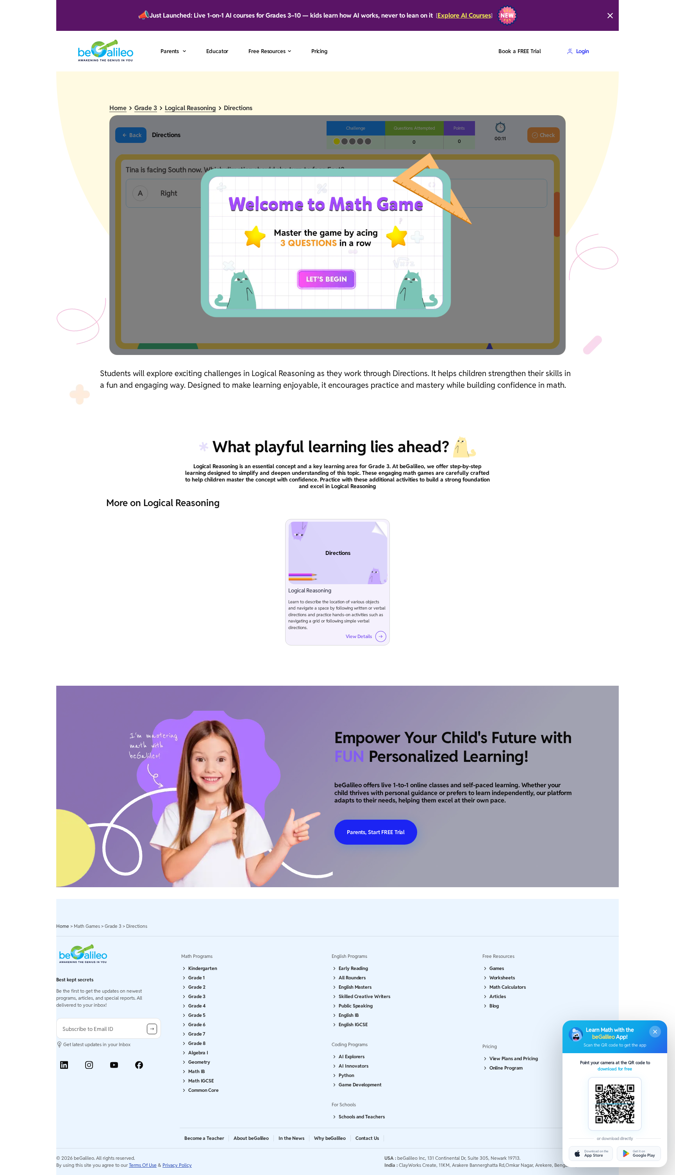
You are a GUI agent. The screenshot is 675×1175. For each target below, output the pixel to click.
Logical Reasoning (190, 108)
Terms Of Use (143, 1165)
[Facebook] (139, 1065)
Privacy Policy (177, 1165)
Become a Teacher (204, 1138)
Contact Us (367, 1138)
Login (582, 51)
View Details (359, 636)
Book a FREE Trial (519, 51)
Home (118, 108)
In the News (291, 1138)
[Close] (610, 15)
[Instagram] (89, 1065)
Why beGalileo (330, 1138)
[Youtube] (114, 1065)
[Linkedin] (64, 1065)
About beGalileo (251, 1138)
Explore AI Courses (464, 15)
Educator (217, 51)
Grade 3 (145, 108)
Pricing (319, 51)
